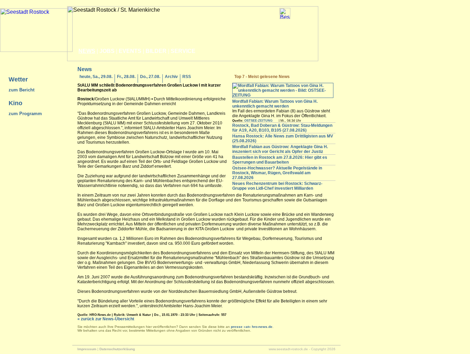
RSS (186, 76)
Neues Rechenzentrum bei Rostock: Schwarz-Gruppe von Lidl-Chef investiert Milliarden (277, 186)
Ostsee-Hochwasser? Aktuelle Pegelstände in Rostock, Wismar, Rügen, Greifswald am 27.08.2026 (277, 173)
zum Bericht (21, 89)
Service (183, 51)
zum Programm (25, 113)
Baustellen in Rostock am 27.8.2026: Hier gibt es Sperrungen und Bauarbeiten (279, 160)
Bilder (156, 51)
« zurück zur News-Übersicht (105, 319)
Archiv (171, 76)
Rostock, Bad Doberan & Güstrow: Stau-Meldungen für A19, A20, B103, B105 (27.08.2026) (282, 128)
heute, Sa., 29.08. (96, 76)
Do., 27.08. (150, 76)
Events (130, 51)
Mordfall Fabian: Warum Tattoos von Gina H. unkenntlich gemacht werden (275, 104)
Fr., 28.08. (126, 76)
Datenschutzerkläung (117, 349)
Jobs (107, 51)
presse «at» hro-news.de (252, 327)
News (86, 51)
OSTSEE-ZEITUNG (258, 120)
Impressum (86, 349)
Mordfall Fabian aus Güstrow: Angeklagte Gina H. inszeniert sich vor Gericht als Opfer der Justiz (280, 149)
